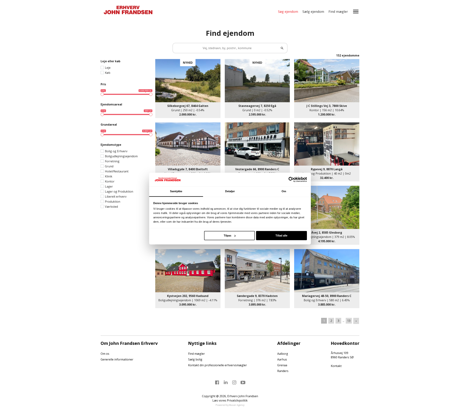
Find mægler (338, 11)
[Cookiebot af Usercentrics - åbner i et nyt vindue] (291, 179)
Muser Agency (236, 405)
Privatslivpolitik (237, 400)
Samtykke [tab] (176, 191)
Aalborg (282, 354)
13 (348, 321)
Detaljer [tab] (230, 191)
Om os (105, 354)
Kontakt (336, 366)
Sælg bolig (195, 359)
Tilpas (227, 235)
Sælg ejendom (313, 11)
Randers (282, 371)
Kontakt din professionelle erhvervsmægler (217, 365)
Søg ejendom (288, 11)
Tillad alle (281, 235)
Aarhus (282, 359)
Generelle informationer (117, 359)
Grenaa (282, 365)
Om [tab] (284, 191)
